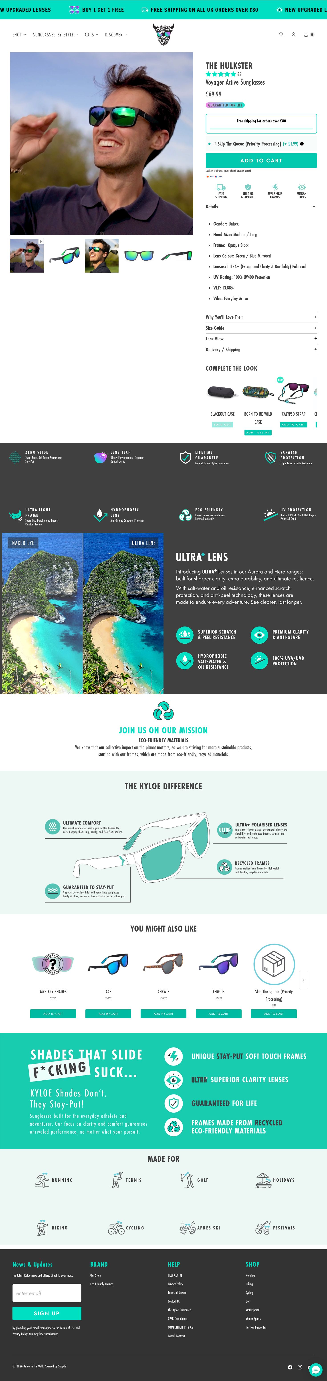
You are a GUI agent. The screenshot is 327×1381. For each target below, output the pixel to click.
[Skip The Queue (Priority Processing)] (274, 964)
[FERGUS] (219, 964)
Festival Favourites (256, 1327)
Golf (248, 1301)
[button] (221, 74)
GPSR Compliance (177, 1318)
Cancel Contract (176, 1335)
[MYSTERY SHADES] (53, 964)
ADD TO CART (53, 1014)
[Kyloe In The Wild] (163, 34)
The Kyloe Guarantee (179, 1309)
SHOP (17, 35)
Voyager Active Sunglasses (235, 82)
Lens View (215, 338)
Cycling (249, 1292)
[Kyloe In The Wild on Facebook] (290, 1367)
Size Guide (215, 328)
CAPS (89, 35)
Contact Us (174, 1301)
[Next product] (303, 980)
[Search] (281, 34)
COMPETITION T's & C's (180, 1327)
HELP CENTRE (175, 1275)
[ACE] (108, 964)
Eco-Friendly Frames (101, 1283)
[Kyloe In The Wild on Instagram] (300, 1367)
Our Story (95, 1275)
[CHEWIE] (163, 964)
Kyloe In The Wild (33, 1366)
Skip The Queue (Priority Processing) (249, 144)
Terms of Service (177, 1292)
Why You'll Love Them (225, 317)
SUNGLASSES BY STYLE (53, 35)
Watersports (252, 1309)
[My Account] (293, 34)
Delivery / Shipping (223, 349)
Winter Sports (253, 1318)
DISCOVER (114, 35)
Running (250, 1275)
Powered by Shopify (55, 1366)
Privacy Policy (175, 1283)
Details (212, 207)
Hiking (249, 1283)
